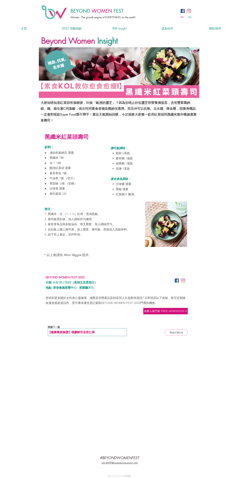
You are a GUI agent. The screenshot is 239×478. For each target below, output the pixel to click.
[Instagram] (189, 11)
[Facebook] (183, 11)
